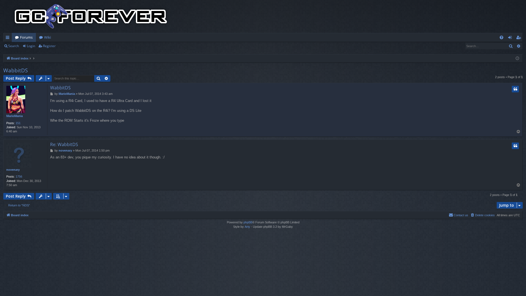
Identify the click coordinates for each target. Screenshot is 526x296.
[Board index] (91, 16)
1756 (19, 176)
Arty (247, 226)
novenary (13, 169)
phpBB (248, 222)
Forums (26, 37)
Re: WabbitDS (64, 144)
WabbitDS (15, 70)
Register (49, 46)
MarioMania (14, 116)
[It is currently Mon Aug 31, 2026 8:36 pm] (517, 58)
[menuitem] (501, 37)
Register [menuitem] (520, 38)
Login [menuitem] (511, 38)
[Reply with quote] (515, 89)
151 (18, 123)
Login (31, 46)
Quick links (8, 38)
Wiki (47, 37)
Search (13, 46)
